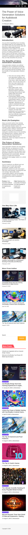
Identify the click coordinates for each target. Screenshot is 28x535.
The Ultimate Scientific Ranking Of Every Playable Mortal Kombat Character (13, 489)
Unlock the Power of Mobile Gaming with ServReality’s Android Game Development (14, 412)
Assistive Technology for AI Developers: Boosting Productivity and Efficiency (13, 261)
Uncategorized (5, 381)
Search (4, 335)
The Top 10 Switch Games (10, 463)
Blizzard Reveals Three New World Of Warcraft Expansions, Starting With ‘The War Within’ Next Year (13, 516)
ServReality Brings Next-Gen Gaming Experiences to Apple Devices (12, 283)
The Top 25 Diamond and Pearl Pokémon (13, 323)
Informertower (14, 2)
